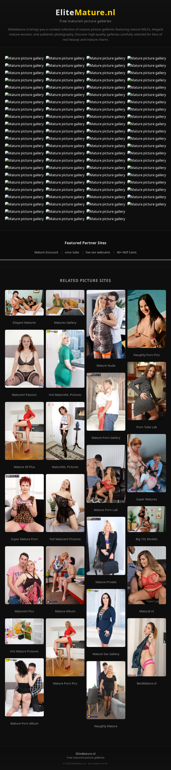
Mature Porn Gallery (106, 438)
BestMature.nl (147, 683)
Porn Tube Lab (146, 427)
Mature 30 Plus (24, 467)
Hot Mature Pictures (24, 651)
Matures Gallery (65, 323)
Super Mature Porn (24, 539)
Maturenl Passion (24, 395)
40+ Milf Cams (127, 252)
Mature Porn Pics (65, 683)
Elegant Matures (24, 323)
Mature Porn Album (24, 723)
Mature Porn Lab (106, 510)
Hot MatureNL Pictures (65, 395)
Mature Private (106, 582)
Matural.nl (146, 611)
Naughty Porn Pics (146, 355)
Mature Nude (106, 365)
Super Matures (146, 499)
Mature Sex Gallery (106, 654)
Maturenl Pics (24, 611)
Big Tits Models (146, 539)
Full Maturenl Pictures (65, 539)
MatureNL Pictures (65, 467)
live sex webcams (98, 252)
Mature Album (65, 611)
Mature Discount (46, 252)
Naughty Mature (105, 726)
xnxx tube (72, 252)
